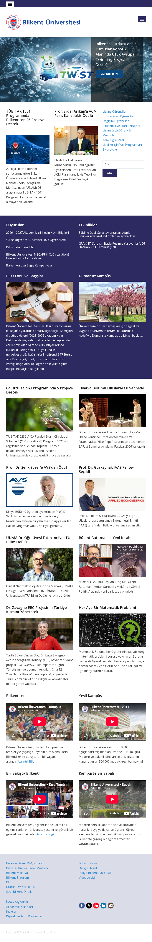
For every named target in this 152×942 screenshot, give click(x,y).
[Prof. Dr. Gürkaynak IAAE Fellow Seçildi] (112, 494)
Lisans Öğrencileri (115, 111)
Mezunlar (109, 135)
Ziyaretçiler (110, 149)
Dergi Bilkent (88, 868)
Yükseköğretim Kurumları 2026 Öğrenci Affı (36, 240)
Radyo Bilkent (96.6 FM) (95, 873)
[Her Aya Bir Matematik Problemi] (112, 630)
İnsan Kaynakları (17, 902)
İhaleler (11, 911)
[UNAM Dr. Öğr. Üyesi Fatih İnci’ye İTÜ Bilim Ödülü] (39, 564)
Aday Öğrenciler (113, 140)
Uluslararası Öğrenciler (119, 116)
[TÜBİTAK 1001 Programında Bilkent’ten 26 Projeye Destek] (27, 149)
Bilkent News (88, 863)
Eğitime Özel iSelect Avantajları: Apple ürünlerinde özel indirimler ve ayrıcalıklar (107, 234)
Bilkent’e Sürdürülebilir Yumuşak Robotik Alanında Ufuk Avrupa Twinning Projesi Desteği (116, 54)
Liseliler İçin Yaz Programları (122, 145)
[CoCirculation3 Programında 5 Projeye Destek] (39, 414)
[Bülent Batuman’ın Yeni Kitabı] (112, 560)
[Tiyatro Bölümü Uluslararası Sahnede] (112, 410)
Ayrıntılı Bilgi (109, 74)
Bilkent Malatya (17, 873)
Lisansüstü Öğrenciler (118, 130)
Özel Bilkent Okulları (20, 892)
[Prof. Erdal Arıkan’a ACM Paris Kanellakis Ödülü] (76, 140)
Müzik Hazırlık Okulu (20, 887)
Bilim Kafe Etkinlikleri (20, 247)
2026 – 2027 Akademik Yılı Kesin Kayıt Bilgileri (37, 233)
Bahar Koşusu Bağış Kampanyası (29, 265)
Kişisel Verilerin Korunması (24, 916)
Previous (4, 69)
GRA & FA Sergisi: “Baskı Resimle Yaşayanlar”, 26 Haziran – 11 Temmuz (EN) (112, 245)
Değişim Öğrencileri (116, 121)
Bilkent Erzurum (17, 878)
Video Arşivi (87, 878)
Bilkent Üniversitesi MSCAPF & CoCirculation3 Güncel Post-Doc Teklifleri (37, 256)
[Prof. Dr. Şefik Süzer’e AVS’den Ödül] (39, 490)
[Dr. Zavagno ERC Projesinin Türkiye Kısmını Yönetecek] (39, 634)
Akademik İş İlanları (19, 907)
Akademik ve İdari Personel (121, 126)
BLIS (9, 882)
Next (148, 69)
